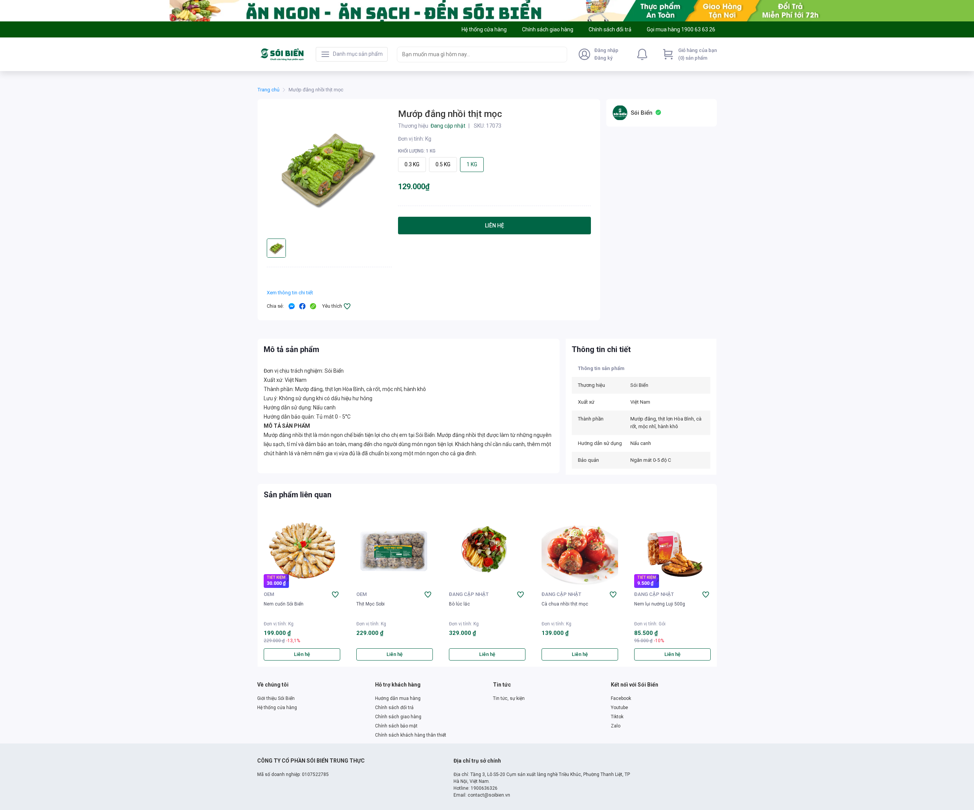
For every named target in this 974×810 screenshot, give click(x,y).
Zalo (615, 726)
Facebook (621, 698)
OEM (269, 594)
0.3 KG (412, 164)
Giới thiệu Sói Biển (276, 698)
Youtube (619, 707)
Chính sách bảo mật (396, 726)
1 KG (472, 164)
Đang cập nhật (469, 594)
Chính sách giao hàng (398, 716)
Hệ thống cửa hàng (277, 707)
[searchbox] (475, 54)
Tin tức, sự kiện (509, 698)
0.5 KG (443, 164)
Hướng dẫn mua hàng (398, 698)
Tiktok (617, 716)
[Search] (559, 54)
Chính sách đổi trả (394, 707)
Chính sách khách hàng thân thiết (410, 735)
